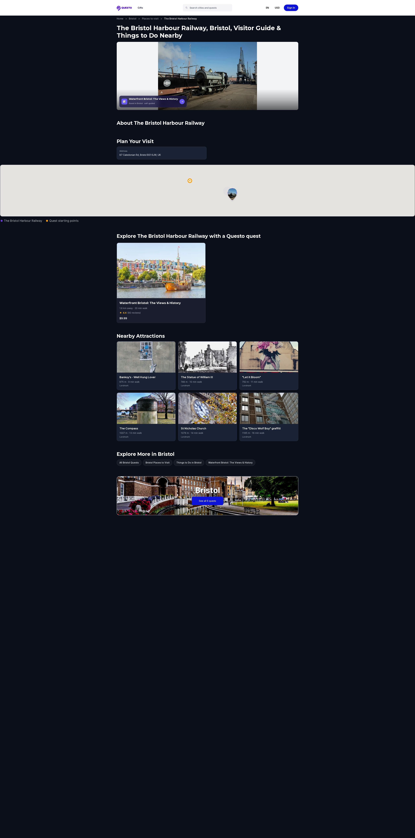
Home (120, 18)
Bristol (132, 18)
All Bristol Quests (129, 462)
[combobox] (209, 8)
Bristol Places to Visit (158, 462)
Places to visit (150, 18)
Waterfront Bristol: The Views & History (230, 462)
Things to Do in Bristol (189, 462)
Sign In (291, 7)
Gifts (140, 7)
